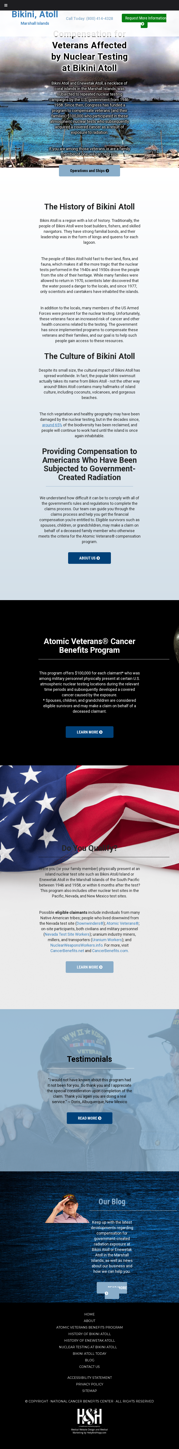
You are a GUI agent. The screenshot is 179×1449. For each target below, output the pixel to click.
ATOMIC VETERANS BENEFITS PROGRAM (89, 1327)
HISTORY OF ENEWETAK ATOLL (89, 1341)
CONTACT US (89, 1367)
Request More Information (145, 18)
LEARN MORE (88, 732)
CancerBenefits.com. (110, 950)
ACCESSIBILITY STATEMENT (89, 1378)
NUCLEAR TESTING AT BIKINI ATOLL (89, 1347)
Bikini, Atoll (35, 14)
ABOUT (89, 1321)
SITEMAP (89, 1391)
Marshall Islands (35, 23)
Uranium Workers (107, 939)
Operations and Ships (88, 170)
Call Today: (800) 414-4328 (89, 18)
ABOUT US (87, 558)
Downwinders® (90, 923)
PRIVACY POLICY (89, 1384)
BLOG (89, 1360)
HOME (89, 1314)
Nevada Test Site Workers (67, 934)
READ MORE (88, 1118)
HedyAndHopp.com (96, 1432)
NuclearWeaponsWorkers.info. (76, 945)
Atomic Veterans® (123, 923)
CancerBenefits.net (67, 950)
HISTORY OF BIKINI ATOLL (89, 1334)
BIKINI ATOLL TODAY (89, 1354)
